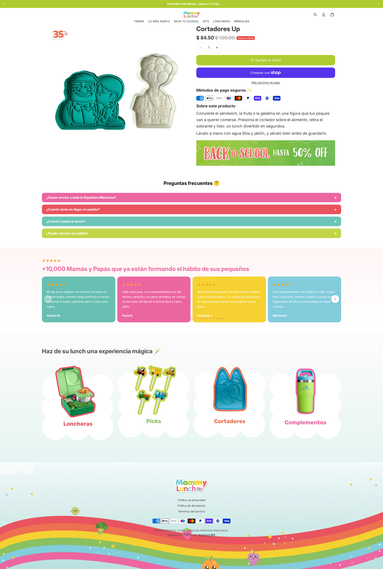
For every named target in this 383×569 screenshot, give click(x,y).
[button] (335, 299)
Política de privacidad (191, 500)
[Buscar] (315, 14)
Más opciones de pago (266, 82)
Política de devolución (191, 505)
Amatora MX (206, 535)
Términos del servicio (191, 511)
